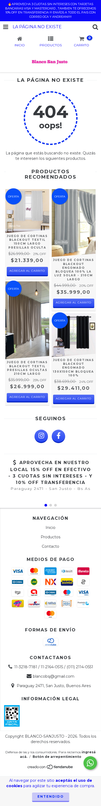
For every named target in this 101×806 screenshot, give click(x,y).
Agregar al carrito (27, 271)
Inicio (50, 527)
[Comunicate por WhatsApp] (90, 763)
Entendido (50, 796)
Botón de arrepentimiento (57, 757)
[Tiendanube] (50, 768)
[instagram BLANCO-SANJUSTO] (41, 436)
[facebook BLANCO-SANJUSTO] (58, 436)
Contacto (50, 546)
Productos (50, 537)
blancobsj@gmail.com (53, 676)
